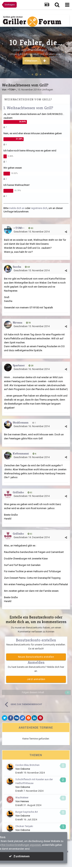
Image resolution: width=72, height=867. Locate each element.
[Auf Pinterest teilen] (40, 718)
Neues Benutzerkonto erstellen (36, 657)
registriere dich (39, 208)
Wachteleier (21, 797)
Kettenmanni (21, 453)
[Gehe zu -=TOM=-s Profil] (8, 230)
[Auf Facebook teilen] (10, 718)
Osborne (25, 768)
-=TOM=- (11, 89)
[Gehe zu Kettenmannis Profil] (8, 456)
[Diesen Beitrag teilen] (66, 231)
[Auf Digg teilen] (16, 718)
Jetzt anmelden (36, 679)
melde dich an (17, 208)
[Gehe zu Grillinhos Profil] (8, 494)
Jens (65, 73)
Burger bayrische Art (26, 811)
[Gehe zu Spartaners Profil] (8, 367)
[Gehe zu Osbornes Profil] (10, 767)
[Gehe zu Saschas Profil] (8, 269)
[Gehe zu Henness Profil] (10, 799)
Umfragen (47, 89)
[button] (58, 52)
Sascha (17, 266)
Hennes (24, 801)
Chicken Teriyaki (24, 826)
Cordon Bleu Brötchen (27, 765)
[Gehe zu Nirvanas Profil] (8, 325)
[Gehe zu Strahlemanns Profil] (8, 425)
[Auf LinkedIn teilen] (34, 718)
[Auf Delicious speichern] (22, 718)
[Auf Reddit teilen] (28, 718)
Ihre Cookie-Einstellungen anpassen (21, 844)
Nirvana (17, 322)
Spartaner (19, 365)
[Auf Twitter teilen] (4, 718)
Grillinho (18, 492)
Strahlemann (20, 422)
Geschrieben (32, 231)
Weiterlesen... (31, 60)
